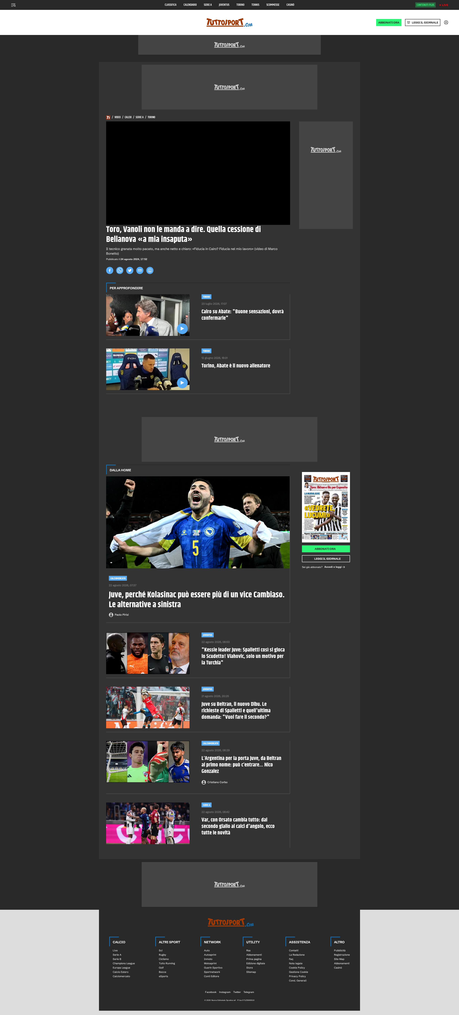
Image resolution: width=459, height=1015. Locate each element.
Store (249, 967)
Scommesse (272, 4)
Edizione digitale (255, 963)
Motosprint (210, 963)
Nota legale (295, 963)
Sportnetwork (212, 972)
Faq (291, 959)
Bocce (162, 972)
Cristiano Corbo (217, 782)
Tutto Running (167, 963)
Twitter (237, 992)
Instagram (225, 992)
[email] (139, 270)
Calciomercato (118, 578)
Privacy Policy (297, 976)
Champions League (124, 963)
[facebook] (109, 270)
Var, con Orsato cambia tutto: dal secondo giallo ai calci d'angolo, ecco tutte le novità (238, 826)
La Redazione (297, 954)
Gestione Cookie (298, 972)
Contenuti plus (425, 5)
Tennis (255, 4)
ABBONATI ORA (388, 22)
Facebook (210, 992)
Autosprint (210, 954)
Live (445, 5)
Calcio (128, 117)
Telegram (248, 992)
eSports (163, 976)
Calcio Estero (120, 972)
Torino (240, 4)
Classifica (170, 4)
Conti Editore (211, 976)
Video (118, 117)
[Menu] (13, 5)
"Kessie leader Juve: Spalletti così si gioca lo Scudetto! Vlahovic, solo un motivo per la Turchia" (243, 656)
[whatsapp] (119, 270)
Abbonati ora (325, 548)
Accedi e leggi (333, 566)
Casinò (290, 4)
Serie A (208, 4)
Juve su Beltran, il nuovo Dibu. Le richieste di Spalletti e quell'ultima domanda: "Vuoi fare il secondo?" (236, 710)
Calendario (190, 4)
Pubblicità (340, 950)
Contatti (293, 950)
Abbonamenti (254, 954)
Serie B (117, 959)
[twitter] (129, 270)
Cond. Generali (297, 980)
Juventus (224, 4)
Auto (207, 950)
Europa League (121, 967)
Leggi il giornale (425, 22)
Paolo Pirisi (122, 614)
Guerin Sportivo (213, 967)
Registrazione (342, 954)
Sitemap (251, 972)
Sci (160, 950)
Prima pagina (254, 959)
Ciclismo (164, 959)
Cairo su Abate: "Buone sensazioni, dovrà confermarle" (243, 314)
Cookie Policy (297, 967)
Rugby (162, 954)
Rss (248, 950)
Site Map (339, 959)
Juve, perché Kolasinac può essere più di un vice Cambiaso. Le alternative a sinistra (197, 600)
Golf (161, 967)
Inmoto (208, 959)
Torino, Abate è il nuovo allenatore (236, 366)
